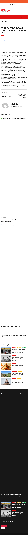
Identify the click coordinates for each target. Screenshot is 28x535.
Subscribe (4, 525)
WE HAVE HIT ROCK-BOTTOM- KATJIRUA (6, 96)
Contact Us (3, 523)
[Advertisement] (20, 10)
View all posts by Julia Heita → (16, 106)
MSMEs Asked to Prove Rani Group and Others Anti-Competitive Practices (18, 351)
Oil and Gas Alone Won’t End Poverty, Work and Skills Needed (18, 359)
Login (3, 528)
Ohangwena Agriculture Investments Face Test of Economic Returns (18, 375)
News (3, 35)
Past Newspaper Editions (7, 521)
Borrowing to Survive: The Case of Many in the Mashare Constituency (19, 383)
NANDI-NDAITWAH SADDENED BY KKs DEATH (22, 96)
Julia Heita (14, 104)
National (19, 347)
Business (14, 347)
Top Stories (24, 347)
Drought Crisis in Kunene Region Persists (11, 326)
